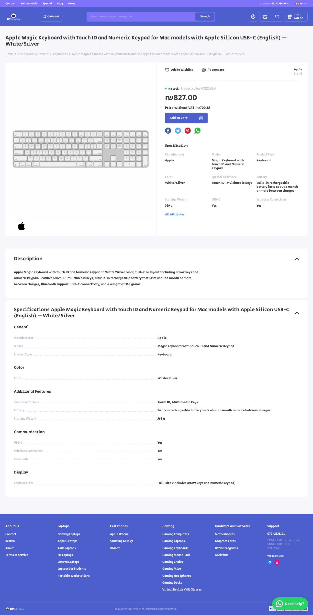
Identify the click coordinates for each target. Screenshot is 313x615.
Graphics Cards (225, 541)
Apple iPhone (119, 534)
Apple (298, 69)
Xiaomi (115, 548)
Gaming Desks (172, 583)
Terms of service (16, 555)
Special (47, 3)
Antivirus (221, 555)
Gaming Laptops (69, 534)
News (71, 3)
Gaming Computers (175, 534)
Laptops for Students (72, 569)
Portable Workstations (74, 576)
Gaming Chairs (172, 562)
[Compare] (265, 17)
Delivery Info (29, 3)
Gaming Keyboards (175, 548)
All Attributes (175, 215)
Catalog (53, 16)
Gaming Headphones (176, 576)
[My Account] (253, 17)
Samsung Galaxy (121, 541)
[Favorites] (277, 17)
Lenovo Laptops (68, 562)
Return (10, 541)
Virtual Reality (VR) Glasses (182, 590)
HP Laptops (65, 555)
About (9, 548)
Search (205, 16)
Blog (60, 3)
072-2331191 (273, 3)
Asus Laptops (67, 548)
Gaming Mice (171, 569)
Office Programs (226, 548)
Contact (10, 3)
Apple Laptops (68, 541)
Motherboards (225, 534)
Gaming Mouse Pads (176, 555)
